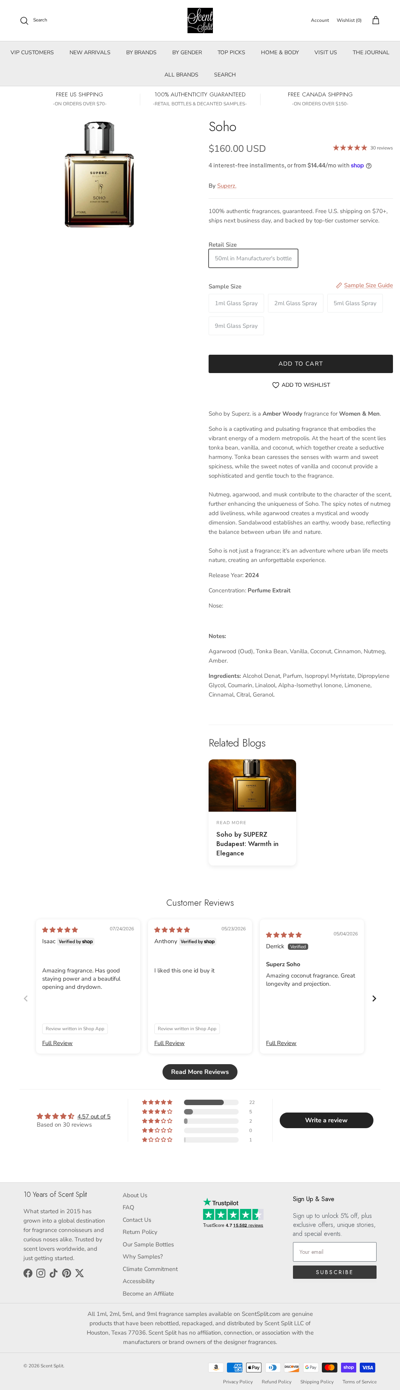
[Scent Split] (200, 20)
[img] (60, 930)
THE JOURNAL (371, 52)
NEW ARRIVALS (90, 52)
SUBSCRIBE (335, 1272)
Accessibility (139, 1281)
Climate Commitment (150, 1269)
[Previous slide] (26, 998)
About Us (135, 1195)
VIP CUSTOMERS (32, 52)
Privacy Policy (238, 1382)
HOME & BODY (280, 52)
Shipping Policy (317, 1382)
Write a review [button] (326, 1120)
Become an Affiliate (148, 1294)
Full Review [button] (57, 1043)
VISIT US (325, 52)
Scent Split (52, 1366)
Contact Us (137, 1220)
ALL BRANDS (181, 74)
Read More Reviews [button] (200, 1072)
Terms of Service (360, 1382)
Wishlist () (349, 20)
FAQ (128, 1207)
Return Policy (140, 1232)
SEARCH (225, 74)
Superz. (226, 186)
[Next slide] (374, 998)
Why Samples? (143, 1256)
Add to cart (301, 364)
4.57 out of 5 (94, 1116)
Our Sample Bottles (148, 1244)
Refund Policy (276, 1382)
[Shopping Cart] (374, 21)
